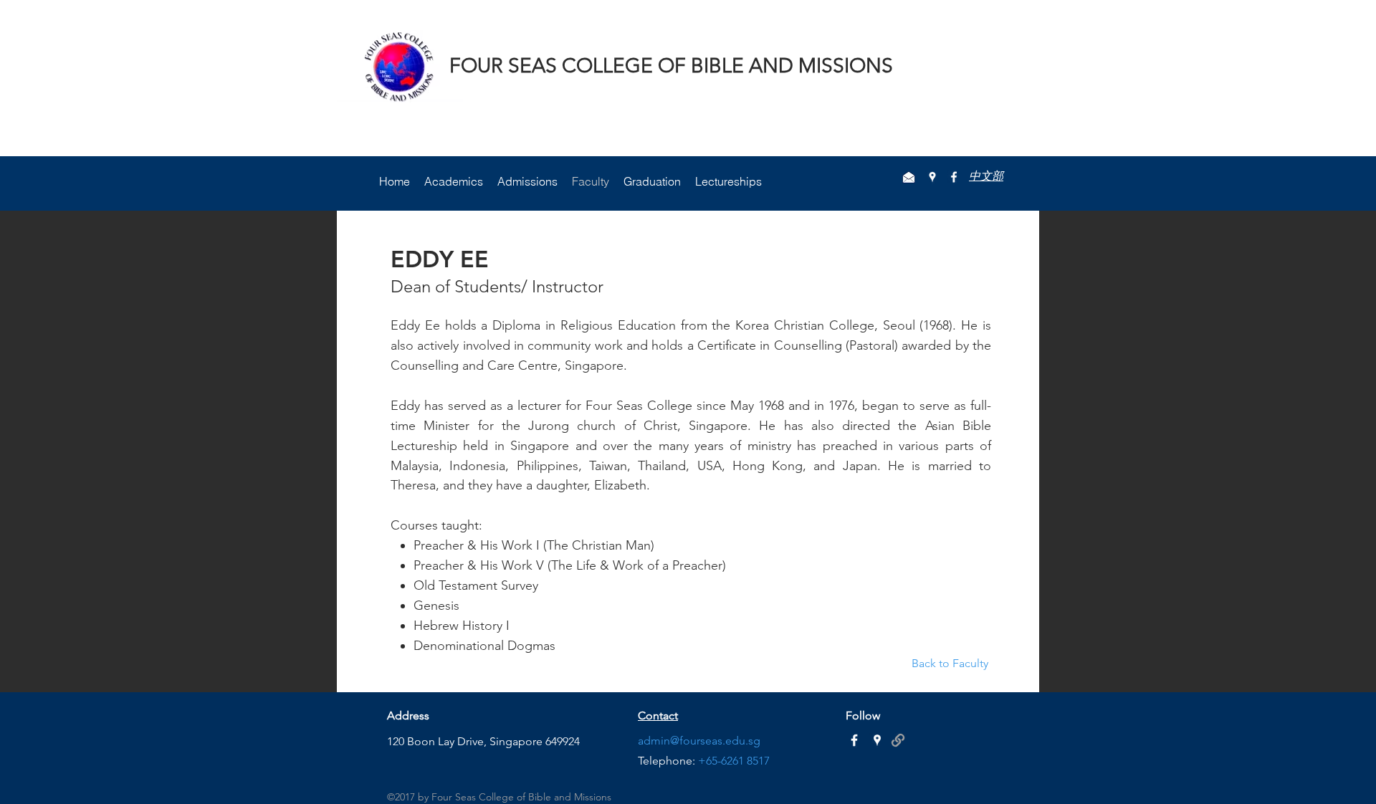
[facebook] (954, 177)
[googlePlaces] (932, 177)
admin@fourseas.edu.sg (699, 740)
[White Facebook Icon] (854, 740)
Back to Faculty (951, 663)
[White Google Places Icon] (877, 740)
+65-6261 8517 (734, 760)
